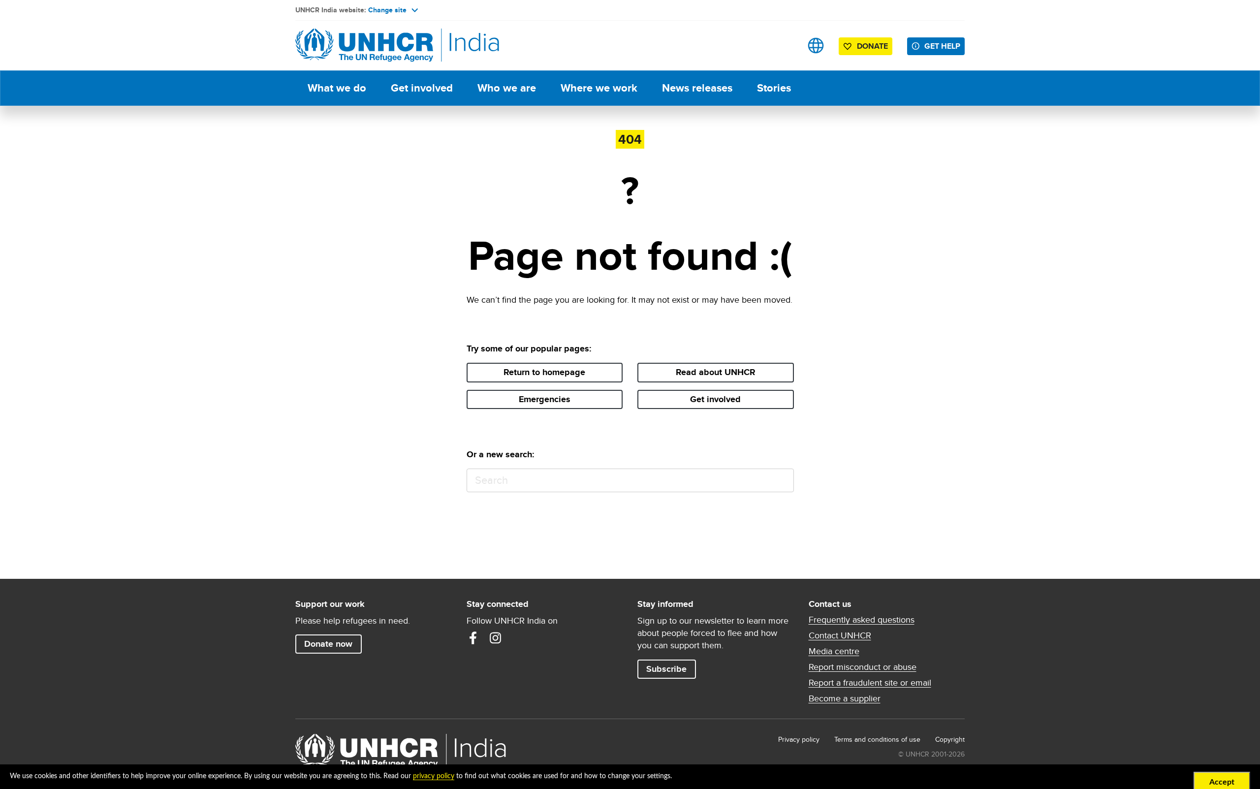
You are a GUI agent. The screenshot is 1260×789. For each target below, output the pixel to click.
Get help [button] (942, 46)
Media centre (834, 651)
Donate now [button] (328, 643)
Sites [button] (816, 45)
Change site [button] (387, 10)
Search (782, 481)
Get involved (422, 88)
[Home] (364, 45)
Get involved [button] (715, 399)
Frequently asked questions (861, 619)
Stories (774, 88)
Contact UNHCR (840, 635)
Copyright (950, 739)
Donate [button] (872, 46)
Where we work (599, 88)
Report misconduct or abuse (862, 667)
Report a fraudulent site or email (870, 682)
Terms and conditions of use (877, 739)
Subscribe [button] (666, 669)
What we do (337, 88)
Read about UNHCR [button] (716, 372)
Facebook (473, 637)
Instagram (495, 637)
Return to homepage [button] (544, 372)
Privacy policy (798, 739)
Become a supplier (845, 698)
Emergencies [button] (544, 399)
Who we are (506, 88)
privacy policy (433, 776)
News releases (697, 88)
